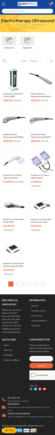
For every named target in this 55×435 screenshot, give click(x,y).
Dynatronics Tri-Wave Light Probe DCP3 (12, 176)
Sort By (24, 61)
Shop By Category (21, 25)
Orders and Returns (39, 321)
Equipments (27, 48)
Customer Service (38, 311)
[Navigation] (3, 4)
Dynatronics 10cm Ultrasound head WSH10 (41, 135)
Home (8, 25)
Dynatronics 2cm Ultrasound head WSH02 (41, 95)
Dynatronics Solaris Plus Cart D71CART (13, 95)
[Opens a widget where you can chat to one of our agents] (10, 430)
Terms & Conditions (11, 360)
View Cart (8, 350)
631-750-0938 (14, 316)
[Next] (42, 284)
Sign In (6, 345)
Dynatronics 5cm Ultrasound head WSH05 (13, 135)
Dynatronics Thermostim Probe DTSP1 (13, 220)
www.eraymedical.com (11, 332)
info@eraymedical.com (11, 329)
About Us (34, 306)
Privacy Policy (36, 316)
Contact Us (35, 325)
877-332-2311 (15, 325)
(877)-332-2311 (13, 398)
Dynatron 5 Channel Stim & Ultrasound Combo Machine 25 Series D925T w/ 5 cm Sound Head (41, 220)
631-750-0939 (14, 319)
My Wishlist (8, 355)
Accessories (9, 48)
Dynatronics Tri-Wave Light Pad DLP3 (40, 176)
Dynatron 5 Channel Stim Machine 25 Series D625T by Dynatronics (13, 264)
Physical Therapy (39, 25)
